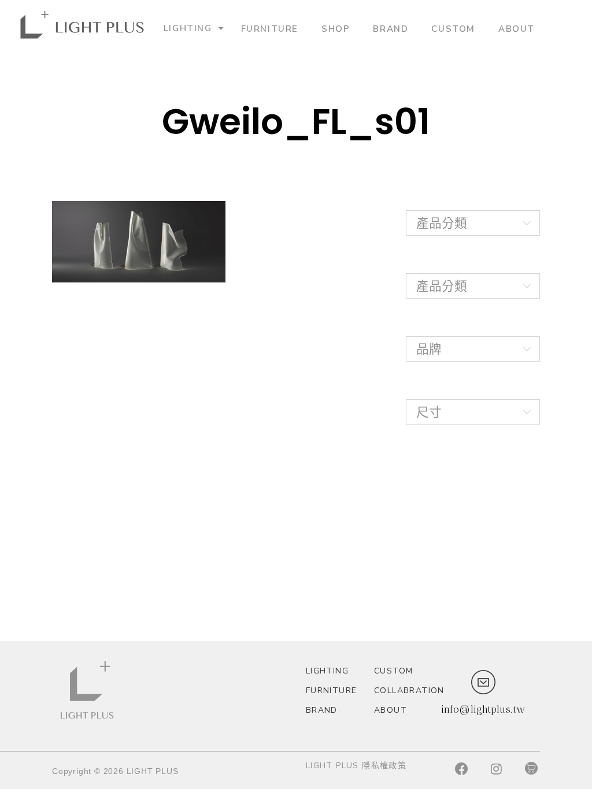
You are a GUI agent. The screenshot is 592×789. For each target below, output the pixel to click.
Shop (335, 28)
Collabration (403, 690)
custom (453, 28)
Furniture (269, 28)
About (516, 28)
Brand (390, 28)
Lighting (188, 28)
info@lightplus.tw (483, 709)
